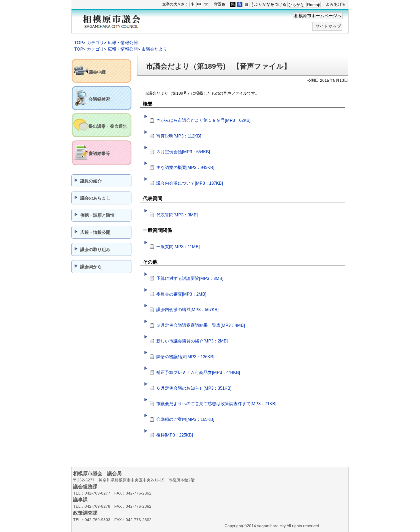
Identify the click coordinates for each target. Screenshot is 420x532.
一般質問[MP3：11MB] (178, 246)
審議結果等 (99, 153)
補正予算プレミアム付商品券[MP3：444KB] (198, 372)
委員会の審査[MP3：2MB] (181, 294)
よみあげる (336, 4)
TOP (78, 42)
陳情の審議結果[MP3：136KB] (185, 356)
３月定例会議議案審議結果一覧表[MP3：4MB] (200, 325)
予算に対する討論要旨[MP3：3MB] (189, 278)
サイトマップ (328, 26)
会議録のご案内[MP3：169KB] (185, 419)
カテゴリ (95, 42)
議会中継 (97, 71)
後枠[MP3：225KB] (174, 435)
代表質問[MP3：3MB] (177, 214)
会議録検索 (99, 99)
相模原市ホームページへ (317, 15)
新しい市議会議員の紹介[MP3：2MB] (192, 340)
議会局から (91, 266)
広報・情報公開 (123, 42)
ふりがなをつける (270, 4)
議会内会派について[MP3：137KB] (189, 183)
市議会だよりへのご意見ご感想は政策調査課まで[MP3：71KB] (216, 403)
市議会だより (154, 49)
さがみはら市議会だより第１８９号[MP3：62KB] (203, 120)
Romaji (313, 4)
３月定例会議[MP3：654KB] (183, 151)
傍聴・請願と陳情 (97, 215)
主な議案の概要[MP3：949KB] (185, 167)
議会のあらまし (95, 198)
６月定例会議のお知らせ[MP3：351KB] (193, 388)
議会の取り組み (95, 249)
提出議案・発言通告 (108, 126)
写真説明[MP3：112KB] (178, 136)
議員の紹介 (91, 180)
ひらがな (296, 4)
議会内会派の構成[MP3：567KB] (187, 309)
